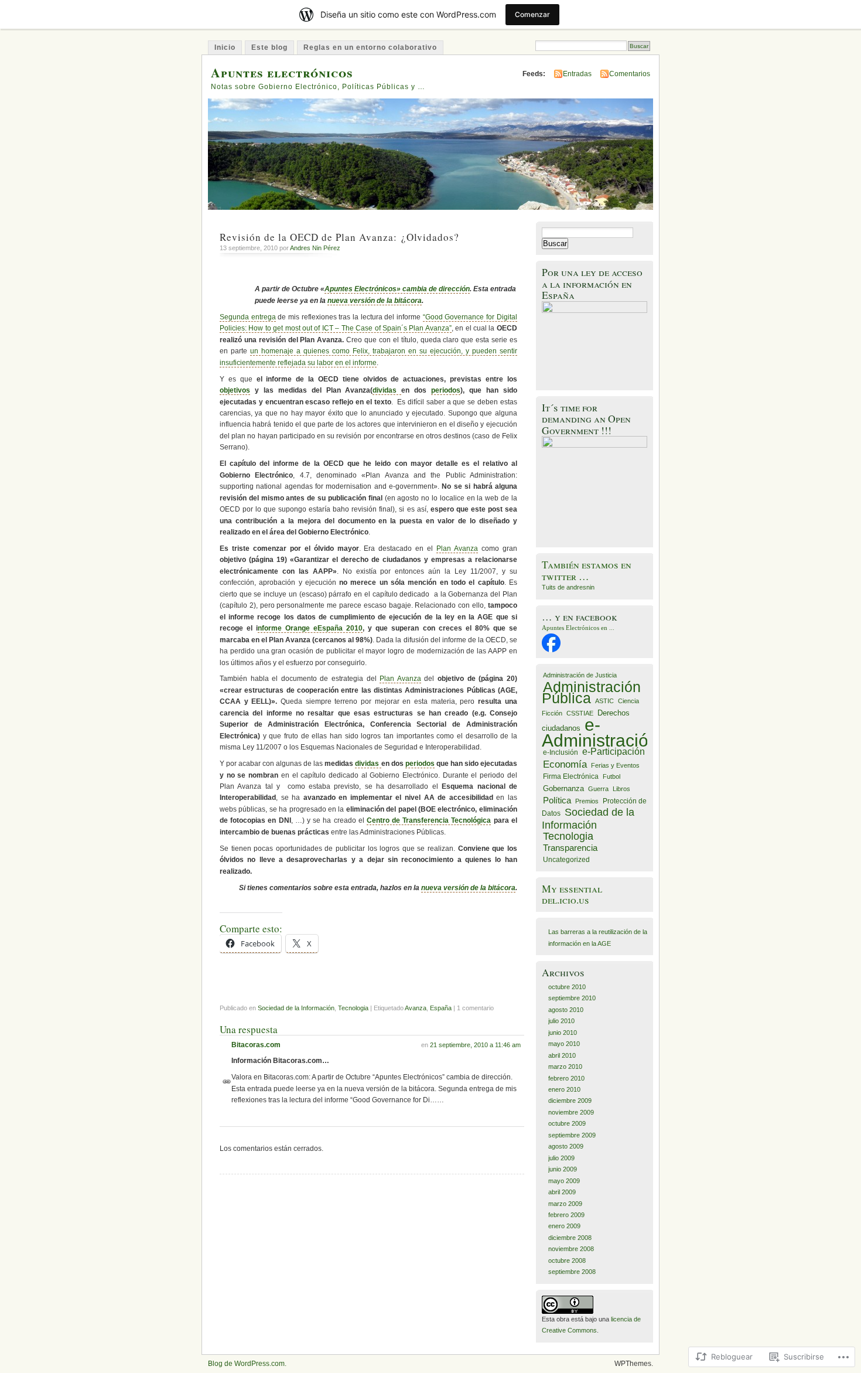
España (441, 1007)
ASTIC (604, 700)
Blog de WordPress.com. (247, 1364)
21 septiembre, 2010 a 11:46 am (475, 1044)
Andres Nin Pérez (315, 247)
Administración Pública (591, 692)
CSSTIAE (579, 713)
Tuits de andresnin (568, 587)
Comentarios (629, 74)
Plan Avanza (457, 548)
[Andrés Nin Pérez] (551, 649)
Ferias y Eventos (615, 765)
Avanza (415, 1007)
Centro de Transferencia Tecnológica (429, 820)
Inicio (224, 47)
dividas (387, 390)
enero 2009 (564, 1225)
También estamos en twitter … (586, 570)
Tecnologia (353, 1007)
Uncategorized (566, 859)
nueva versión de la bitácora (374, 301)
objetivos (235, 390)
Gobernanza (563, 788)
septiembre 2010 (572, 997)
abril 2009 (562, 1191)
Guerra (598, 788)
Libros (621, 788)
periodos (445, 390)
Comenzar (532, 14)
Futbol (611, 776)
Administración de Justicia (580, 675)
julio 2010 (561, 1020)
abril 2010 (562, 1055)
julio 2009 (561, 1157)
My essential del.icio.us (572, 894)
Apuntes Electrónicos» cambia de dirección (397, 289)
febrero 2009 (566, 1214)
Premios (587, 801)
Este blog (269, 47)
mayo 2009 (564, 1180)
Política (557, 800)
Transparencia (570, 848)
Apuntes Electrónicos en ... (578, 627)
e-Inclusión (560, 752)
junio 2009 (562, 1169)
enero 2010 (564, 1089)
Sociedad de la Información (296, 1007)
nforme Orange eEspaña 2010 (310, 628)
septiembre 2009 (572, 1135)
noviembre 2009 (571, 1112)
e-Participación (613, 751)
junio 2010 (562, 1032)
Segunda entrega (248, 317)
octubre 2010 (567, 986)
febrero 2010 (566, 1078)
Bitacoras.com (256, 1045)
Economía (565, 764)
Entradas (577, 74)
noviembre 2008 (571, 1248)
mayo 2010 (564, 1043)
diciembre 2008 (570, 1237)
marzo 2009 (565, 1203)
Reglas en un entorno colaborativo (370, 47)
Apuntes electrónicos (282, 72)
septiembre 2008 (572, 1271)
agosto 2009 (565, 1146)
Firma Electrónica (571, 776)
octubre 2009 (567, 1123)
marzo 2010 (565, 1066)
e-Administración (600, 732)
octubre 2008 (567, 1260)
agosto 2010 (565, 1009)
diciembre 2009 (570, 1100)
